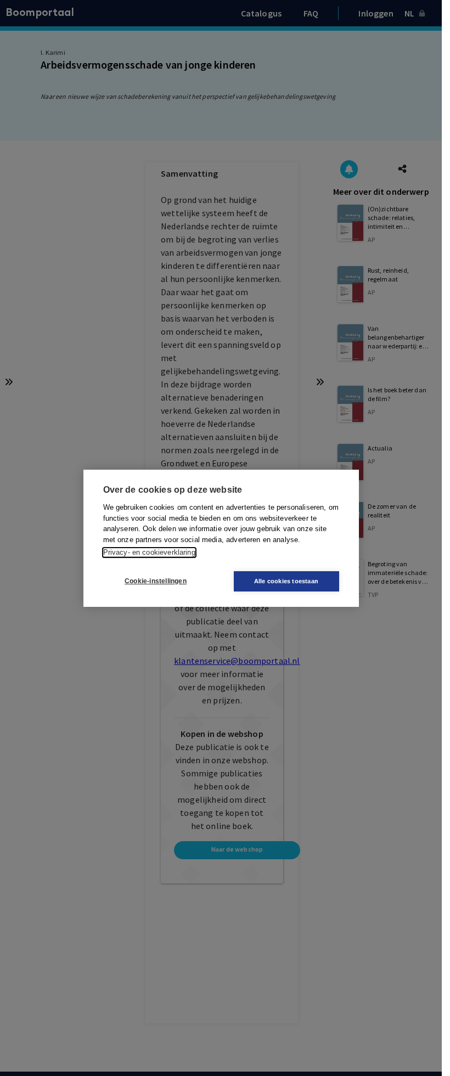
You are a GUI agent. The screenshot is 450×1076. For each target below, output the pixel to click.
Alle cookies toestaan (286, 581)
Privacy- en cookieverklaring (149, 552)
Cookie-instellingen (156, 581)
